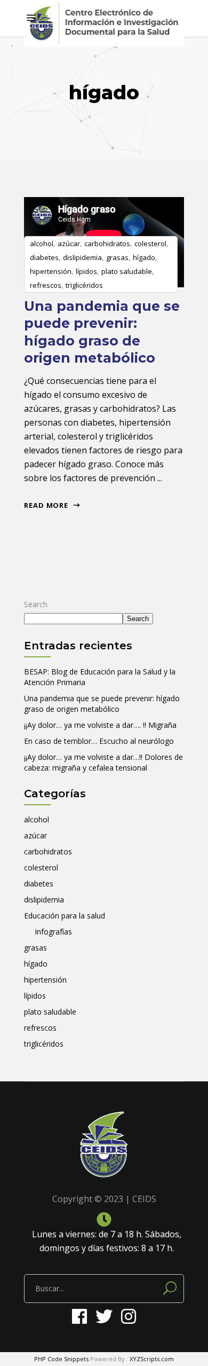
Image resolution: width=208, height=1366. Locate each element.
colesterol (150, 243)
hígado (144, 257)
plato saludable (126, 271)
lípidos (86, 271)
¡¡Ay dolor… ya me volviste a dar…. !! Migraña (100, 725)
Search (35, 604)
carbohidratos (107, 243)
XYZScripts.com (152, 1359)
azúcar (69, 243)
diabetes (44, 257)
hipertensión (50, 271)
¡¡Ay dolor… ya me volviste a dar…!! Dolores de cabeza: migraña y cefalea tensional (103, 762)
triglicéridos (84, 285)
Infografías (53, 932)
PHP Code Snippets (61, 1359)
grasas (117, 257)
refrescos (45, 285)
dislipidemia (82, 257)
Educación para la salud (64, 915)
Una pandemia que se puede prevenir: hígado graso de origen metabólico (102, 703)
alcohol (41, 243)
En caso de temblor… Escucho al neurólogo (99, 741)
